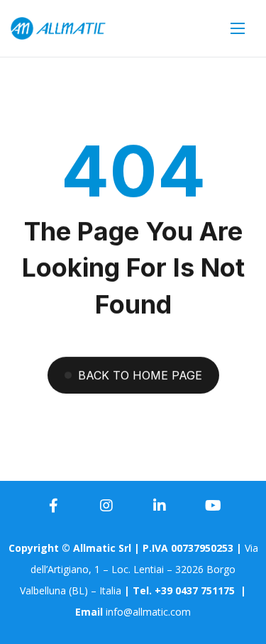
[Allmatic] (58, 28)
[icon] (53, 505)
